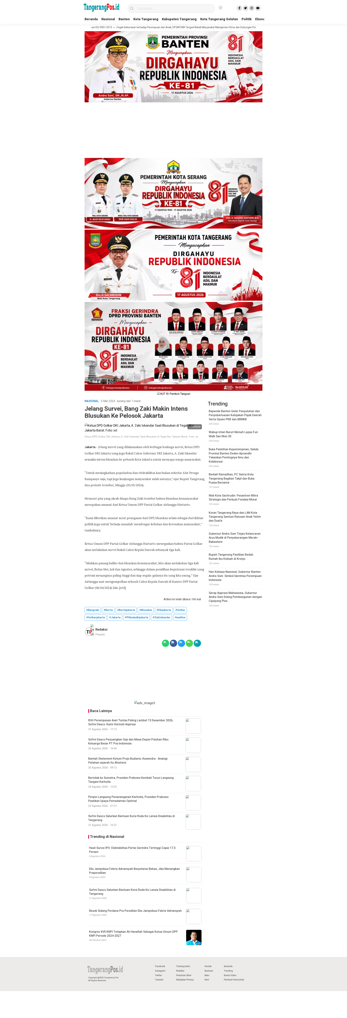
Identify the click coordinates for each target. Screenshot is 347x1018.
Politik (247, 19)
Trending (228, 970)
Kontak (208, 966)
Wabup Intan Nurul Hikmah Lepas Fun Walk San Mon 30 (233, 434)
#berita (108, 610)
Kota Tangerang (145, 19)
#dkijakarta (164, 610)
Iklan (207, 975)
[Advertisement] (173, 131)
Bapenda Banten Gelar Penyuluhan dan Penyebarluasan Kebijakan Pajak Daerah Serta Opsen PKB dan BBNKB (235, 415)
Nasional (108, 19)
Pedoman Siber (183, 975)
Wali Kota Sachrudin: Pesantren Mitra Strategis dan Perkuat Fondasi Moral (233, 497)
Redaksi (180, 970)
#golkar (180, 610)
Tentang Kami (183, 966)
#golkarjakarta (95, 617)
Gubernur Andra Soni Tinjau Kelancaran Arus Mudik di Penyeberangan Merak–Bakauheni (235, 538)
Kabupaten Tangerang (179, 19)
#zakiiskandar (161, 617)
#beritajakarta (126, 610)
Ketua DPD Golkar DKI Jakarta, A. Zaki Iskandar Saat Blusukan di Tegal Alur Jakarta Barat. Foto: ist (141, 436)
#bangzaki (92, 610)
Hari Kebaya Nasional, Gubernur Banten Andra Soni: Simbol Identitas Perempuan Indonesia (235, 576)
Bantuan (209, 970)
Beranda (91, 19)
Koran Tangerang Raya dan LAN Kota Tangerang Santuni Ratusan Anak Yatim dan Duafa (235, 517)
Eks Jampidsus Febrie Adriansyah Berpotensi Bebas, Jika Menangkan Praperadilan (134, 871)
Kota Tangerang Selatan (219, 19)
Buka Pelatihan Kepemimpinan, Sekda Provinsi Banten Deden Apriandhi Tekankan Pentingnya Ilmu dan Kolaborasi (233, 455)
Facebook (160, 966)
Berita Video (230, 975)
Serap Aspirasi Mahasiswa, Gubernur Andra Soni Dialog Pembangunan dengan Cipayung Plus (235, 597)
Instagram (160, 970)
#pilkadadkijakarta (136, 617)
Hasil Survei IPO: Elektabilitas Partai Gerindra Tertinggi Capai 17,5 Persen (132, 850)
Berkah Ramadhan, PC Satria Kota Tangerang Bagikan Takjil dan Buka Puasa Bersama (231, 479)
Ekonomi (262, 19)
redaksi (101, 629)
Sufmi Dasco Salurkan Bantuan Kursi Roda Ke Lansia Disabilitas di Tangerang (132, 892)
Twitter (158, 975)
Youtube (159, 979)
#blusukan (145, 610)
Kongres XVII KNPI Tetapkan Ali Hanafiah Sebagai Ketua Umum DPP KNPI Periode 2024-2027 (133, 934)
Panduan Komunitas (234, 979)
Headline (180, 617)
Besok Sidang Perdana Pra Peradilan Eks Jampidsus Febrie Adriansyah (135, 911)
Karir (207, 979)
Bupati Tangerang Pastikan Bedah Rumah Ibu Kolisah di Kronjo (231, 557)
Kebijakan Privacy (185, 979)
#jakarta (115, 617)
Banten (124, 19)
